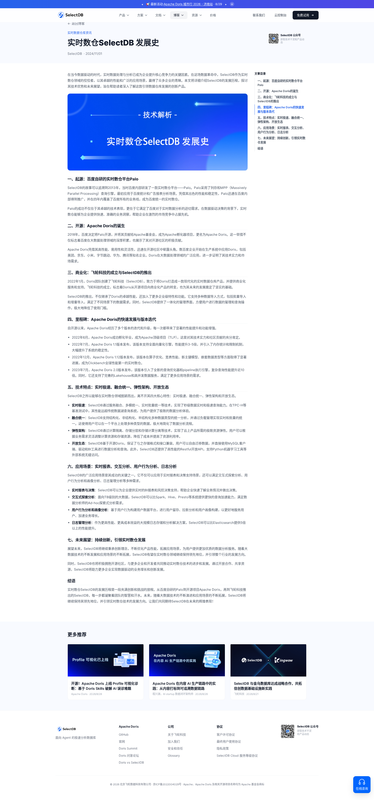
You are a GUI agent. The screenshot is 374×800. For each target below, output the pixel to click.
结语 (260, 148)
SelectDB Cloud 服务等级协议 (237, 755)
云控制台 (280, 15)
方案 (140, 15)
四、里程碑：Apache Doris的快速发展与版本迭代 (281, 109)
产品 (122, 15)
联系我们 (259, 15)
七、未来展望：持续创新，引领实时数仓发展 (281, 140)
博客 (177, 15)
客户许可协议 (226, 734)
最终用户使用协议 (229, 741)
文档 (158, 15)
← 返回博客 (76, 23)
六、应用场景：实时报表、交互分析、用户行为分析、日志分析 (281, 130)
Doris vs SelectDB (131, 762)
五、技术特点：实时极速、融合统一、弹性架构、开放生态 (281, 120)
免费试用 (303, 15)
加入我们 (174, 741)
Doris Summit (128, 748)
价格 (213, 15)
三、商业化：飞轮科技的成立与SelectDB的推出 (277, 99)
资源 (195, 15)
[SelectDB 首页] (70, 15)
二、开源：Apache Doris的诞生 (278, 91)
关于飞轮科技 (177, 734)
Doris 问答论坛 (129, 755)
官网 (122, 741)
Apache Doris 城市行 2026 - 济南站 (188, 4)
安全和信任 (175, 748)
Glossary (174, 755)
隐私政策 (223, 748)
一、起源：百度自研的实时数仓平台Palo (280, 83)
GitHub (124, 734)
